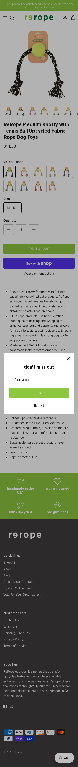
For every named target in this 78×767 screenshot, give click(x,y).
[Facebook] (35, 405)
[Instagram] (42, 405)
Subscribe (39, 393)
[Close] (68, 359)
